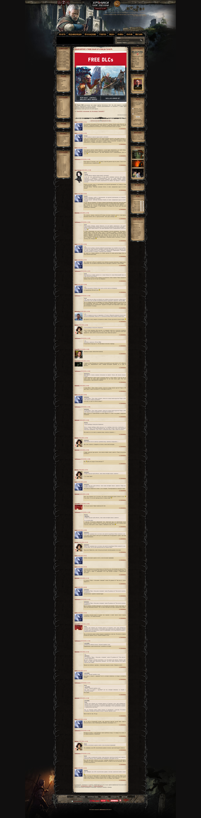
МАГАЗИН (124, 797)
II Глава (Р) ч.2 (62, 168)
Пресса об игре (62, 138)
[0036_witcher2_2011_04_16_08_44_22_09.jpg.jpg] (138, 167)
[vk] (127, 8)
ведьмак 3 (101, 111)
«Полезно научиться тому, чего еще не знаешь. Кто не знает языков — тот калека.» (125, 15)
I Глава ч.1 (61, 158)
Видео (111, 34)
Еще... (67, 68)
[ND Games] (120, 801)
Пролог (60, 100)
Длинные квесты (62, 155)
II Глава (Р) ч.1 (62, 167)
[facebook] (143, 8)
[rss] (137, 6)
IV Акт (59, 110)
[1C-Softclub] (108, 801)
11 (94, 120)
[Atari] (103, 801)
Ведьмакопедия (75, 34)
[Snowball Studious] (114, 801)
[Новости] (141, 201)
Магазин (138, 34)
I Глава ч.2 (61, 160)
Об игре (62, 34)
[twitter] (131, 8)
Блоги (59, 82)
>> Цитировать (122, 128)
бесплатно (80, 111)
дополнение (86, 111)
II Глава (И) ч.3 (62, 166)
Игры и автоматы (62, 87)
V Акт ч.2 (60, 112)
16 (105, 120)
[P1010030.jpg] (138, 177)
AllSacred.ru (136, 226)
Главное (60, 79)
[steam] (136, 8)
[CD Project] (95, 801)
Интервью (60, 84)
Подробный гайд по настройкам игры (62, 143)
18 (109, 120)
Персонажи (61, 140)
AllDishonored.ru (137, 233)
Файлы (120, 34)
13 (98, 120)
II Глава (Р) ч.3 (62, 170)
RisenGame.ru (136, 229)
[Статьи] (143, 201)
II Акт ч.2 (60, 104)
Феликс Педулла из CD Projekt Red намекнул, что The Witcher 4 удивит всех (138, 137)
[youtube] (140, 8)
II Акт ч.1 (60, 102)
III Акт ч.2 (60, 109)
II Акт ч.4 (60, 106)
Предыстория (61, 86)
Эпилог (60, 114)
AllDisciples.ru (136, 230)
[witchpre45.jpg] (138, 158)
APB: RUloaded (136, 234)
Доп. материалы (62, 115)
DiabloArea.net (136, 227)
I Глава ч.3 (61, 161)
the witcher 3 (95, 111)
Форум (129, 34)
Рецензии (60, 81)
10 (91, 120)
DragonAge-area (137, 232)
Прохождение (90, 34)
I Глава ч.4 (61, 162)
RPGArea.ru (136, 224)
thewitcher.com (135, 57)
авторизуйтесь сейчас (86, 786)
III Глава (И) (61, 171)
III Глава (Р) (61, 172)
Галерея (102, 34)
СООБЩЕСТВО (115, 797)
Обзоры (60, 85)
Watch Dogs (136, 237)
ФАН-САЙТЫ (104, 797)
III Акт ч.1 (60, 107)
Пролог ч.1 (61, 156)
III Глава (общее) (62, 173)
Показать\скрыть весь (137, 199)
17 (107, 120)
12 (96, 120)
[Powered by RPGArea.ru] (125, 801)
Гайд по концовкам (63, 175)
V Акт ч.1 (60, 111)
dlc (90, 111)
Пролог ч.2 (61, 157)
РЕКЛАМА (82, 797)
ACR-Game (135, 236)
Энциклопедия (62, 80)
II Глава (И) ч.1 (62, 163)
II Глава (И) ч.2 (62, 165)
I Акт (59, 101)
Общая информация (63, 136)
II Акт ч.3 (60, 105)
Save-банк (60, 141)
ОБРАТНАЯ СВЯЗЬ (93, 797)
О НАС (75, 797)
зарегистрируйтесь (98, 786)
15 (102, 120)
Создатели (61, 89)
